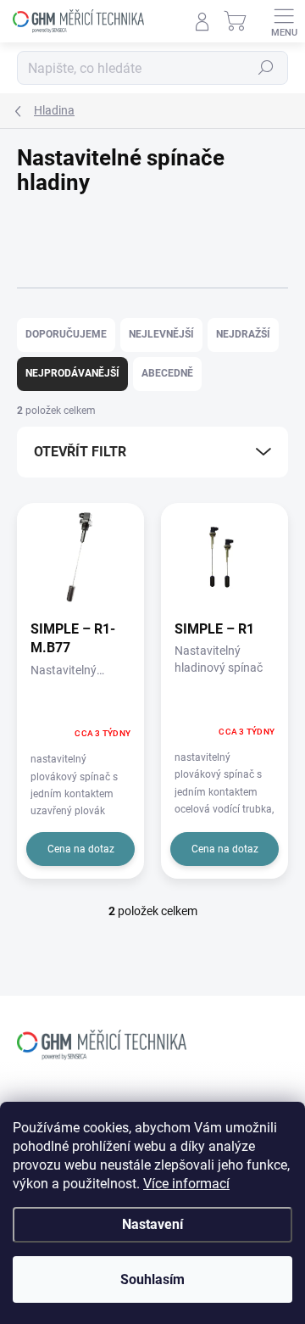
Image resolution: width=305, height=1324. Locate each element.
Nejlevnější (161, 334)
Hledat (266, 68)
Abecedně (167, 373)
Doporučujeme (66, 334)
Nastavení (152, 1224)
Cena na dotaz (80, 849)
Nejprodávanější (72, 373)
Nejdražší (243, 334)
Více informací (186, 1184)
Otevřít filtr (80, 452)
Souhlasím (152, 1279)
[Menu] (284, 21)
